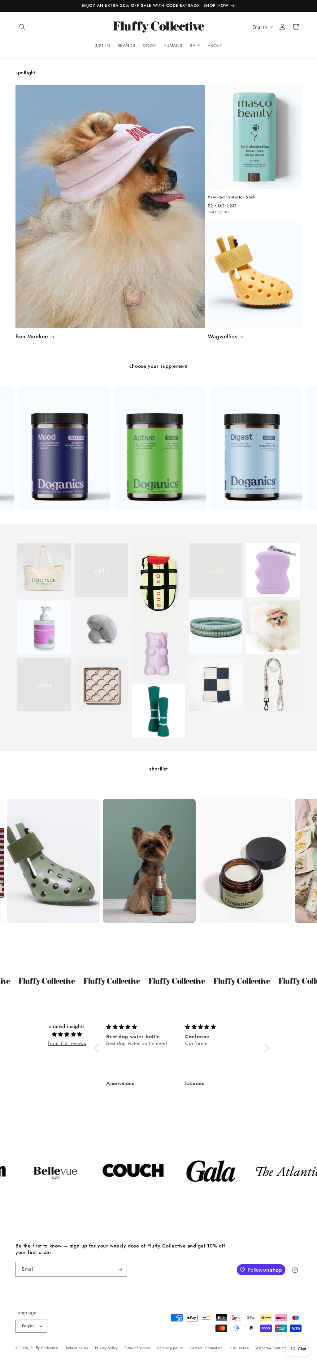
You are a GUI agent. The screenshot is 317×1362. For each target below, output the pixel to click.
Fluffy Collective (44, 1347)
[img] (67, 1034)
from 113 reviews (67, 1043)
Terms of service (137, 1347)
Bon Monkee (31, 336)
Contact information (205, 1347)
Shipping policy (170, 1347)
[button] (22, 27)
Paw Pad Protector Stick (231, 197)
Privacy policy (106, 1347)
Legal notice (239, 1347)
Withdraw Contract (270, 1347)
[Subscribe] (120, 1269)
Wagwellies (222, 336)
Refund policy (77, 1347)
